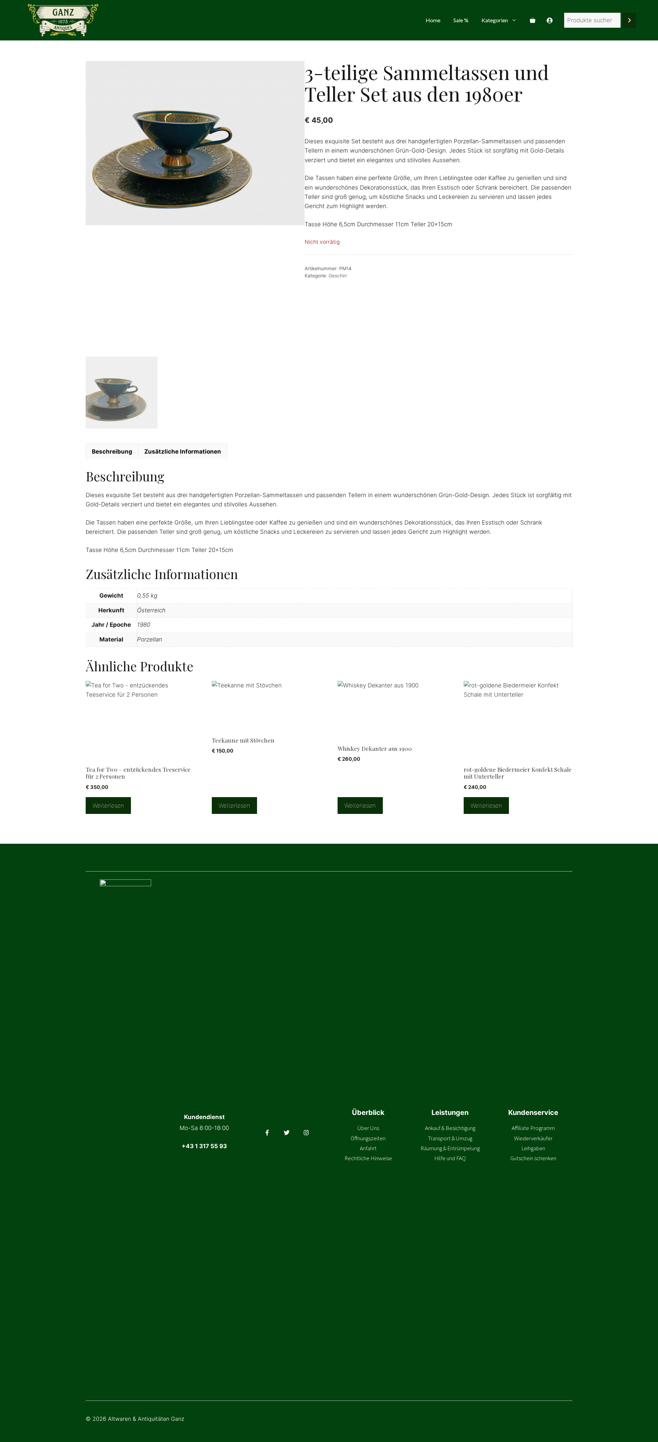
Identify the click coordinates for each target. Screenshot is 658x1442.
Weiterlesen (108, 805)
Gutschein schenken (533, 1158)
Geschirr (338, 275)
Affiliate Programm (533, 1128)
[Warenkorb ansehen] (532, 20)
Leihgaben (533, 1148)
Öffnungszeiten (368, 1138)
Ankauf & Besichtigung (450, 1128)
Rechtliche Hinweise (368, 1158)
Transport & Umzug (450, 1138)
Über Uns (368, 1128)
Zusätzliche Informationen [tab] (182, 451)
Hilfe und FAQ (450, 1158)
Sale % (460, 20)
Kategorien (495, 20)
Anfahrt (368, 1148)
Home (433, 20)
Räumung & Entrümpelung (450, 1148)
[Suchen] (629, 20)
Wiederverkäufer (533, 1138)
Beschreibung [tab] (112, 451)
